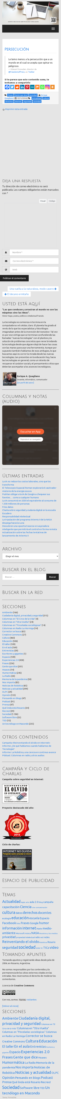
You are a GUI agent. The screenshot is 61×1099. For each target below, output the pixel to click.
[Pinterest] (27, 87)
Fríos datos (7, 507)
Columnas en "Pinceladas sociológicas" (21, 625)
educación (20, 918)
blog (41, 902)
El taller (6, 644)
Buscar (52, 577)
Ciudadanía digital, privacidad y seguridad (22, 615)
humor (44, 923)
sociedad (27, 947)
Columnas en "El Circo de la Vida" (18, 619)
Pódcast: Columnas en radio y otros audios (23, 755)
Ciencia (26, 907)
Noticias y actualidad (12, 688)
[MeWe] (32, 87)
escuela (34, 918)
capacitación (11, 907)
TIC (41, 948)
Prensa (5, 704)
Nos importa (8, 682)
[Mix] (37, 87)
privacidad (9, 937)
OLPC (5, 692)
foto (18, 923)
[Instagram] (47, 87)
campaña (48, 901)
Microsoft (20, 933)
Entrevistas (8, 650)
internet (29, 928)
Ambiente (7, 612)
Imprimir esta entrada (16, 109)
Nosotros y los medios (48, 933)
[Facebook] (7, 87)
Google (34, 923)
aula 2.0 (34, 901)
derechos (30, 912)
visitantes (32, 999)
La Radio (6, 676)
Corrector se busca (11, 631)
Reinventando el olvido (20, 942)
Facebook (9, 923)
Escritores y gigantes (12, 653)
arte (27, 902)
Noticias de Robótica (12, 685)
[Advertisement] (30, 144)
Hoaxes (6, 669)
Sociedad (6, 714)
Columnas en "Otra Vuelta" (15, 622)
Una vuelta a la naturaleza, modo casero (32, 288)
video (54, 947)
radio (37, 937)
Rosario (51, 942)
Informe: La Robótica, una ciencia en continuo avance (29, 752)
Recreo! (6, 711)
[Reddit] (17, 87)
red (41, 937)
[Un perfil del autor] (25, 383)
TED (4, 720)
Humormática (9, 673)
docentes (44, 912)
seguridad (10, 947)
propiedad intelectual (25, 937)
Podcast (6, 701)
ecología (6, 918)
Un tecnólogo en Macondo (15, 723)
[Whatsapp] (42, 87)
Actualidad (11, 901)
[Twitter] (12, 87)
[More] (52, 87)
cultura (8, 912)
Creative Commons (12, 634)
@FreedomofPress (16, 72)
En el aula (7, 647)
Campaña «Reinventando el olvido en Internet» (26, 742)
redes (47, 937)
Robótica (43, 942)
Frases (5, 663)
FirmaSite (12, 1097)
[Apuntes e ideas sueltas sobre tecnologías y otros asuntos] (30, 13)
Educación (7, 641)
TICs (46, 947)
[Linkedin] (22, 87)
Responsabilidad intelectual (16, 516)
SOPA (38, 948)
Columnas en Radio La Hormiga (18, 628)
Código (52, 201)
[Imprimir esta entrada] (3, 109)
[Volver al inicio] (10, 1006)
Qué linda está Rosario (13, 708)
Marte (39, 929)
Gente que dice (9, 666)
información (12, 928)
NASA (35, 933)
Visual (42, 201)
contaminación (41, 907)
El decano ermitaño (18, 294)
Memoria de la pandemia (14, 679)
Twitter (31, 72)
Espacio (6, 657)
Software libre (9, 717)
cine (33, 907)
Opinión (6, 695)
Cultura (5, 638)
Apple (23, 902)
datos (19, 912)
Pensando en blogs (11, 698)
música (28, 933)
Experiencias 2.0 (10, 660)
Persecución (17, 49)
